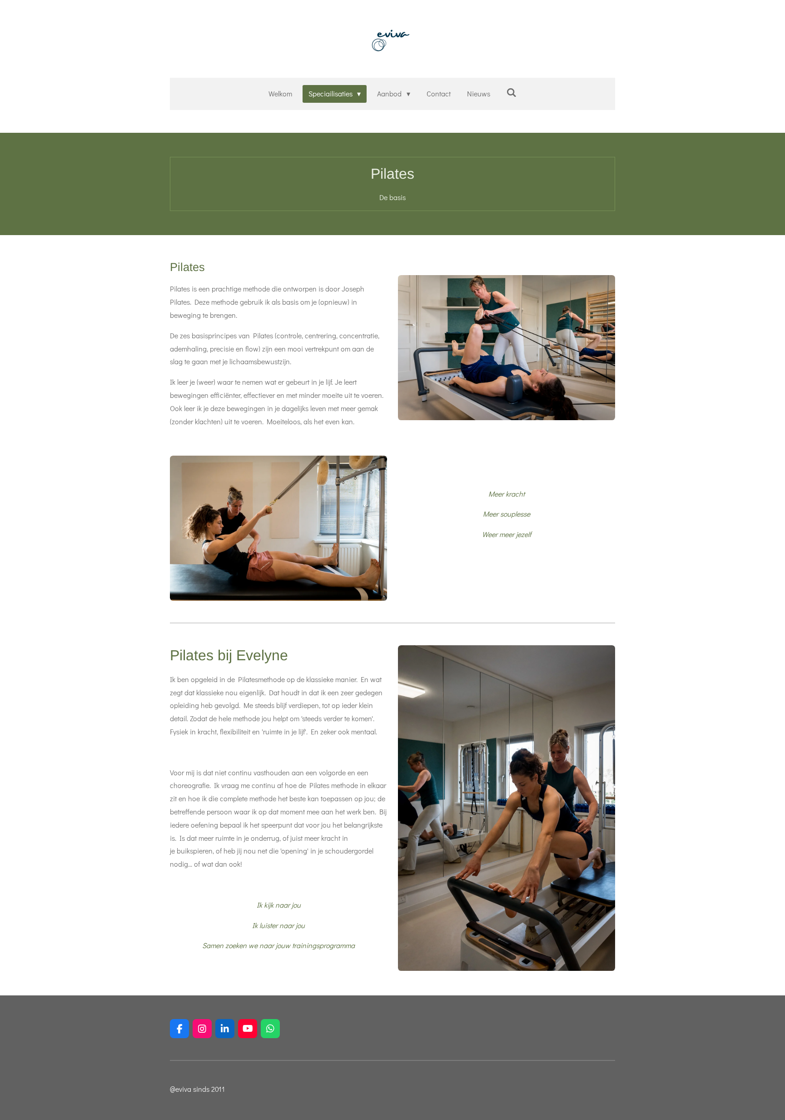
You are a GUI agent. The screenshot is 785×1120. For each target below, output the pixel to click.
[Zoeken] (511, 92)
